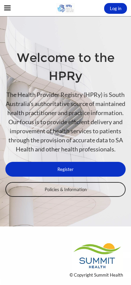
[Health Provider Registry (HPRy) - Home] (65, 8)
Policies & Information (66, 189)
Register (65, 169)
